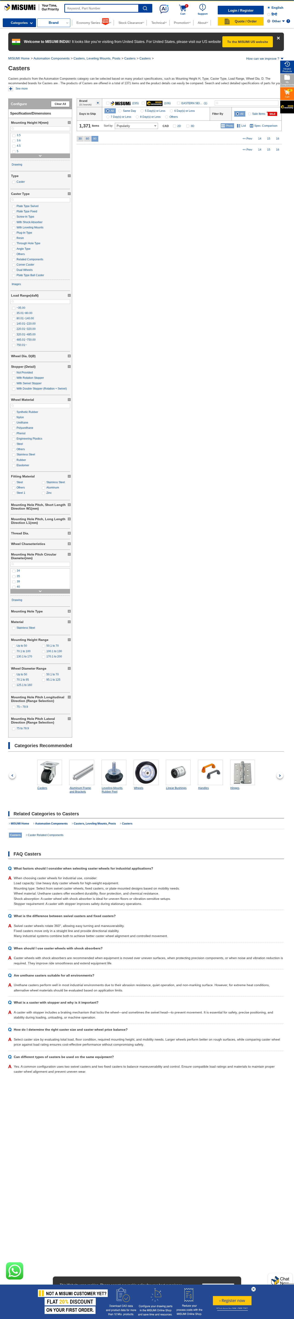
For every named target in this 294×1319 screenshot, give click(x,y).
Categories (19, 23)
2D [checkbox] (179, 126)
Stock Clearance (130, 23)
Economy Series (88, 23)
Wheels (138, 788)
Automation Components (52, 58)
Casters (130, 58)
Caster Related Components (45, 835)
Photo (229, 125)
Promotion (181, 23)
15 (268, 138)
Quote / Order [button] (246, 21)
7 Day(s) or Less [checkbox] (121, 116)
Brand (54, 23)
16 (277, 138)
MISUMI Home (19, 58)
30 (80, 138)
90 (94, 138)
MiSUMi (9, 6)
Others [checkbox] (174, 116)
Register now (232, 1300)
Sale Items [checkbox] (258, 113)
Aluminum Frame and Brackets (80, 789)
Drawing (17, 164)
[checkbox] (40, 135)
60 (87, 138)
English (277, 7)
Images (16, 284)
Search (145, 8)
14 (259, 138)
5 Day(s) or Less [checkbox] (155, 110)
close (253, 1289)
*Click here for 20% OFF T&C (232, 1309)
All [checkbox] (112, 110)
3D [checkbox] (192, 126)
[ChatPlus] (280, 1282)
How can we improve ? (262, 58)
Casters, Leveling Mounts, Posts (97, 58)
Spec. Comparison (265, 125)
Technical (158, 23)
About (202, 23)
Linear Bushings (176, 788)
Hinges (234, 788)
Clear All (60, 104)
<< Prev (247, 138)
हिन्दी (274, 14)
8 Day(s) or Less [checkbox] (150, 116)
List (243, 125)
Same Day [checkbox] (129, 110)
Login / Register (241, 10)
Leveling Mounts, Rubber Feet (112, 789)
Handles (203, 788)
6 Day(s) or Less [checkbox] (184, 110)
